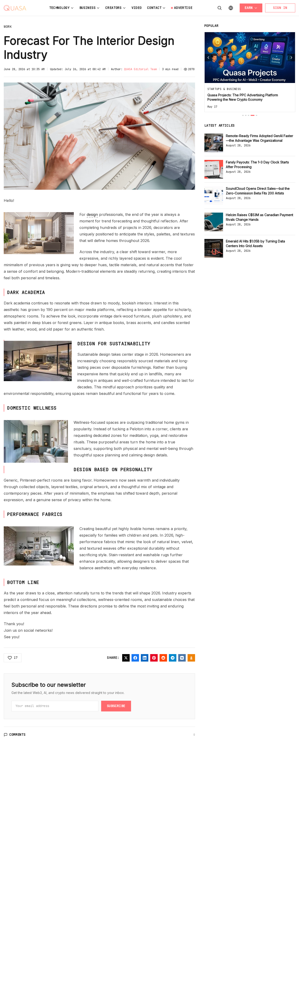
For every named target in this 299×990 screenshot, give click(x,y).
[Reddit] (163, 658)
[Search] (219, 8)
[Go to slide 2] (245, 115)
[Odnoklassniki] (191, 658)
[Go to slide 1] (243, 115)
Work (8, 26)
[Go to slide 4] (252, 115)
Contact (154, 8)
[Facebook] (135, 658)
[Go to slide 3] (248, 115)
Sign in (280, 8)
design (92, 214)
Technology (59, 8)
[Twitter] (126, 658)
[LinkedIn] (144, 658)
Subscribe (116, 706)
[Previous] (208, 57)
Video (137, 8)
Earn (249, 8)
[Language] (231, 8)
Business (87, 8)
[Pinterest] (154, 658)
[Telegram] (172, 658)
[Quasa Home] (15, 8)
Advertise (183, 8)
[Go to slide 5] (256, 115)
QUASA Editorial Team (140, 69)
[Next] (291, 57)
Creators (113, 8)
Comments (17, 734)
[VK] (182, 658)
